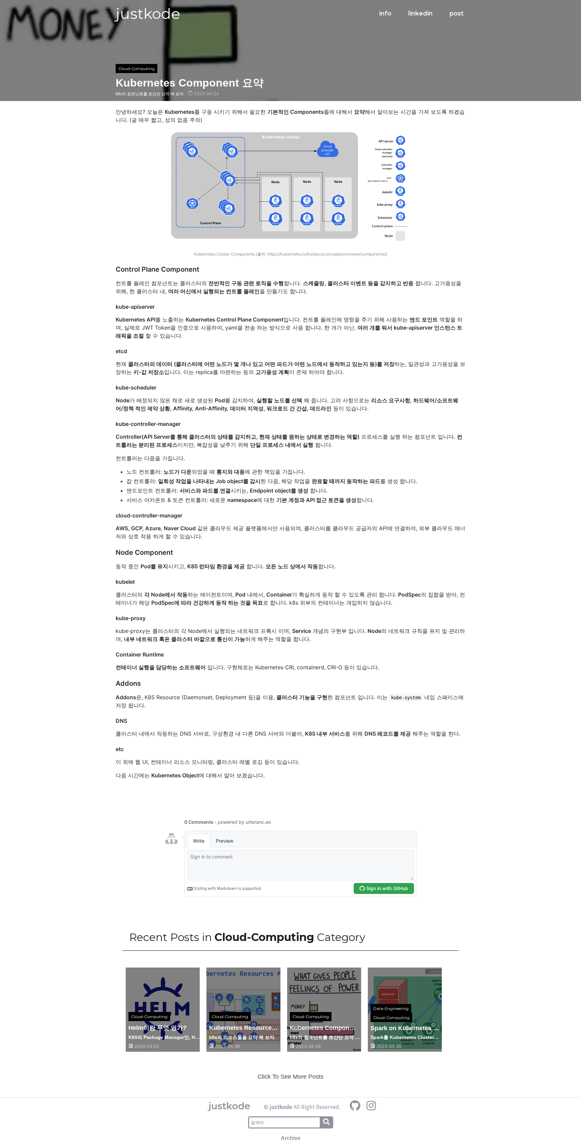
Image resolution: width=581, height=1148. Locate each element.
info (385, 13)
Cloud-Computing (136, 68)
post (457, 13)
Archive (291, 1138)
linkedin (420, 13)
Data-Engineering (391, 1008)
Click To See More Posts (290, 1076)
